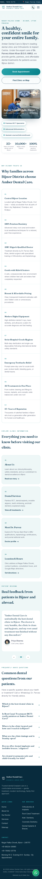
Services (5, 819)
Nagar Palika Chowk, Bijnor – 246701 (16, 843)
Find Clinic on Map (21, 80)
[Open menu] (38, 7)
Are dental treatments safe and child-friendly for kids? (21, 757)
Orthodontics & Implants (28, 808)
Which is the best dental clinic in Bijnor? (21, 705)
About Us (5, 811)
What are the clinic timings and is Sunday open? (21, 737)
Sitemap (5, 827)
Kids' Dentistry (28, 818)
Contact (5, 823)
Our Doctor (6, 815)
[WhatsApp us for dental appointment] (35, 872)
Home (4, 807)
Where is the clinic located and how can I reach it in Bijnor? (21, 727)
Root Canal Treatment (30, 814)
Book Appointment (21, 71)
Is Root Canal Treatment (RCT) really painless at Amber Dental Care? (21, 716)
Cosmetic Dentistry (29, 822)
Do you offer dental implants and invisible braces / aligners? (21, 747)
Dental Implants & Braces (29, 827)
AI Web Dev (25, 875)
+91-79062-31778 (9, 851)
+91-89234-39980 (9, 847)
